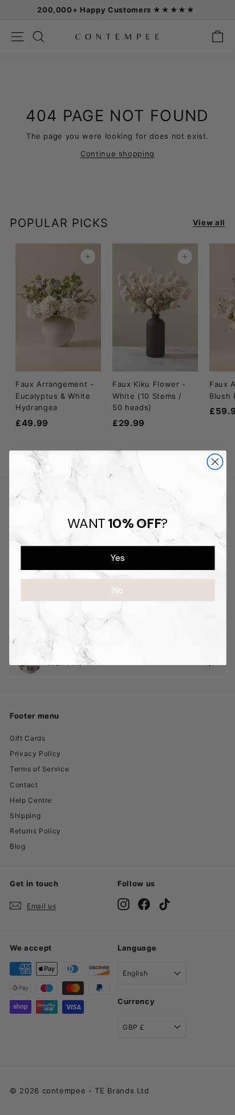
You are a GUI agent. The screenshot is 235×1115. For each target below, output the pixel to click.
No (117, 590)
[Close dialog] (214, 461)
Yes (117, 557)
